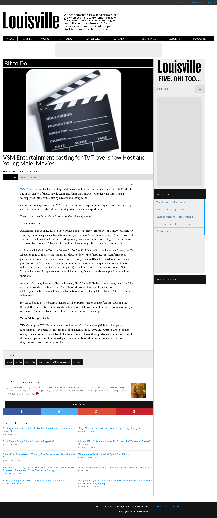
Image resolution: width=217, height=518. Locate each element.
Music (45, 38)
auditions (77, 362)
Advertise (158, 506)
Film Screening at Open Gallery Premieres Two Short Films (34, 480)
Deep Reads (148, 38)
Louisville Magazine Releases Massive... (175, 216)
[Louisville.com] (33, 394)
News (10, 38)
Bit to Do (66, 38)
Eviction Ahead (163, 231)
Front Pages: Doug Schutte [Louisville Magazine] (28, 441)
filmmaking (30, 362)
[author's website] (38, 393)
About (167, 506)
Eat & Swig (93, 38)
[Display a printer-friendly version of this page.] (132, 184)
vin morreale (43, 362)
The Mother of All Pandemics (170, 202)
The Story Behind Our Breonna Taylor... (175, 223)
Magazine (199, 38)
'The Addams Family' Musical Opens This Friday (103, 454)
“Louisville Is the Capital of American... (175, 209)
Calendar (120, 38)
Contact (175, 506)
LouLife (27, 38)
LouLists (174, 38)
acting (9, 362)
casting (19, 362)
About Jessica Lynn (25, 382)
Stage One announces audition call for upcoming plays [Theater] (111, 428)
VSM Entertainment (31, 189)
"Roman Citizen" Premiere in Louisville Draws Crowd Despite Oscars (114, 467)
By (30, 177)
